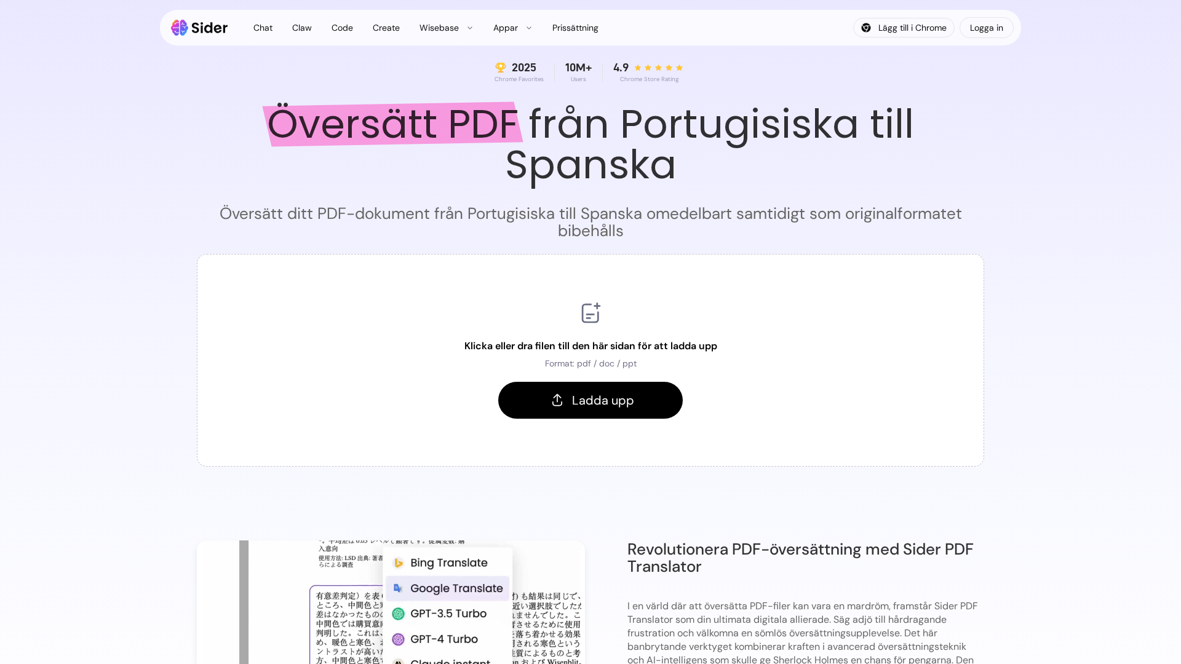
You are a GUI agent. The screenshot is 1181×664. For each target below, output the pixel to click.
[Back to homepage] (199, 27)
